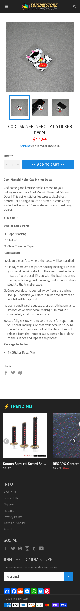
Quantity (9, 156)
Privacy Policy (13, 516)
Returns (9, 510)
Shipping (25, 146)
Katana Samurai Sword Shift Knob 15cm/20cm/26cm (24, 464)
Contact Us (11, 498)
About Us (10, 492)
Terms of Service (15, 523)
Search (8, 529)
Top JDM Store (21, 599)
